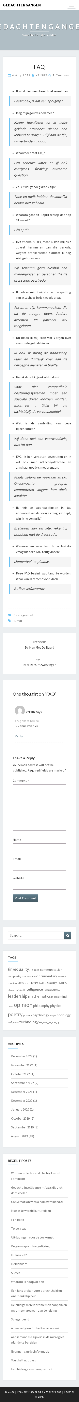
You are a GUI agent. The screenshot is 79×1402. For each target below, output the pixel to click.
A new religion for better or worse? (35, 1328)
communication (51, 970)
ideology (11, 990)
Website (18, 878)
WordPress (54, 1392)
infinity (19, 990)
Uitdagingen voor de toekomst (32, 1237)
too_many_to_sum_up (49, 1022)
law (59, 990)
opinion (23, 1005)
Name (17, 840)
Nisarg (39, 1396)
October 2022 (20, 1074)
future (34, 983)
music (10, 1006)
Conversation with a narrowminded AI (37, 1202)
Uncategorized (23, 615)
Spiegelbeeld (20, 1319)
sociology (64, 1015)
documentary (46, 976)
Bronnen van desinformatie (30, 1351)
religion (53, 1015)
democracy (29, 976)
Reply (19, 736)
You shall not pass (23, 1360)
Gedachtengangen (22, 4)
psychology (41, 1015)
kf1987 (41, 75)
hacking (42, 983)
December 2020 (21, 1101)
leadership (17, 996)
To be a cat (18, 1228)
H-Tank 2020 (19, 1255)
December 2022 (21, 1056)
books (36, 970)
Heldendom (19, 1264)
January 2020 (20, 1109)
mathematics (39, 996)
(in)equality (18, 969)
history (52, 983)
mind (63, 996)
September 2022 (22, 1083)
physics (55, 1005)
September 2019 (22, 1127)
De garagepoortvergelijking (30, 1246)
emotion (23, 982)
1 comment (62, 75)
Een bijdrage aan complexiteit (32, 1369)
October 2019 (20, 1118)
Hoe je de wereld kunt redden (31, 1211)
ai (30, 970)
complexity (14, 976)
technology (28, 1022)
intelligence (33, 989)
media (55, 996)
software (13, 1022)
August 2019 (19, 1136)
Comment (21, 781)
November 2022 (22, 1065)
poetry (15, 1014)
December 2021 (21, 1092)
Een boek (17, 1220)
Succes (15, 1273)
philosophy (41, 1005)
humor (17, 621)
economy (62, 976)
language (50, 989)
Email (17, 859)
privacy (27, 1015)
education (12, 983)
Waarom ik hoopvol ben (27, 1282)
